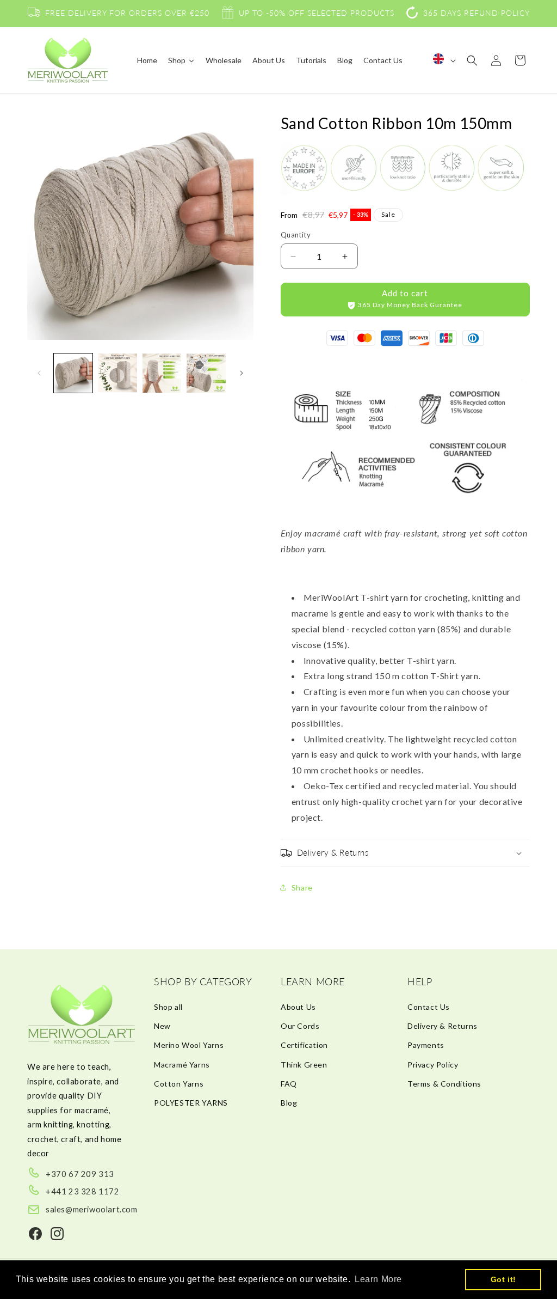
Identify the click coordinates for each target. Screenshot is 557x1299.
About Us (298, 1006)
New (162, 1025)
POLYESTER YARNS (191, 1102)
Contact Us (428, 1006)
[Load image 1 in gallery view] (73, 372)
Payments (425, 1045)
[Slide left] (39, 373)
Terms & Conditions (444, 1083)
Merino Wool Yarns (189, 1045)
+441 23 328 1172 (83, 1191)
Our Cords (300, 1025)
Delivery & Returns (442, 1025)
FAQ (289, 1083)
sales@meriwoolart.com (92, 1209)
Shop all (168, 1006)
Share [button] (302, 887)
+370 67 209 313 (80, 1174)
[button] (472, 60)
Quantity (296, 234)
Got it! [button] (503, 1279)
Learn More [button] (378, 1279)
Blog (289, 1102)
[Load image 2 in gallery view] (117, 372)
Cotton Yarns (178, 1083)
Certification (304, 1045)
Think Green (304, 1064)
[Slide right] (241, 373)
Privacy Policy (432, 1064)
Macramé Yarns (182, 1064)
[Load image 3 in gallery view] (162, 372)
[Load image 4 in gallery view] (206, 372)
